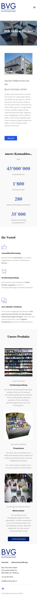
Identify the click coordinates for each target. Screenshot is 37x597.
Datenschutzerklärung (19, 562)
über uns (11, 138)
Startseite (4, 562)
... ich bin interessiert (18, 539)
